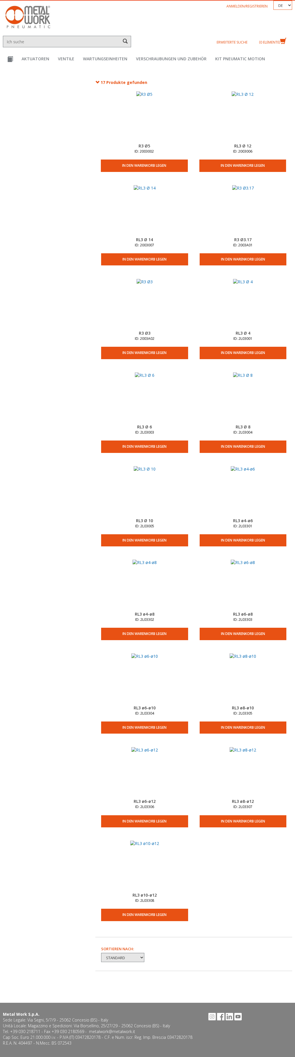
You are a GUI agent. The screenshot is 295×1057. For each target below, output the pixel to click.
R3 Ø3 (144, 333)
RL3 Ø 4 (243, 333)
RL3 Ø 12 (242, 146)
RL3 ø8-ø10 (243, 708)
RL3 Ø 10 (144, 520)
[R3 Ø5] (144, 117)
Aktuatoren (35, 58)
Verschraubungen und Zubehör (171, 58)
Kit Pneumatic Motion (240, 58)
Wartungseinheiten (105, 58)
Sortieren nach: (117, 948)
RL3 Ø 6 (144, 427)
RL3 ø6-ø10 (145, 708)
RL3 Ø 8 (243, 427)
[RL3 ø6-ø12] (144, 773)
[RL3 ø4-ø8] (144, 585)
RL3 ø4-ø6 (243, 520)
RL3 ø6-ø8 (243, 614)
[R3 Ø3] (144, 304)
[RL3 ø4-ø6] (243, 492)
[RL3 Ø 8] (243, 398)
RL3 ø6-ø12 (145, 801)
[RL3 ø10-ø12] (144, 866)
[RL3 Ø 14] (144, 211)
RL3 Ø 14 (144, 239)
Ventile (66, 58)
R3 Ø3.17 (242, 239)
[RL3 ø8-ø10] (243, 679)
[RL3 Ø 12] (242, 117)
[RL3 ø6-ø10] (144, 679)
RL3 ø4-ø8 (144, 614)
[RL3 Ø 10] (144, 492)
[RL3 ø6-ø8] (243, 585)
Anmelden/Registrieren (247, 6)
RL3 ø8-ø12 (243, 801)
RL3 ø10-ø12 (145, 895)
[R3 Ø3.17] (243, 211)
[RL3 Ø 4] (243, 304)
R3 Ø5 (144, 146)
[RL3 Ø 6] (144, 398)
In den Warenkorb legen (144, 165)
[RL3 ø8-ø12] (243, 773)
